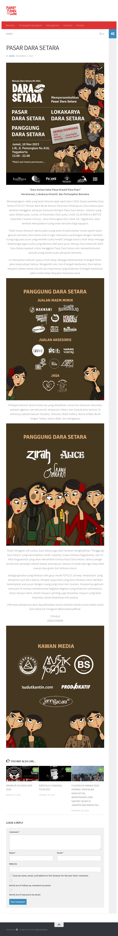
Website (13, 863)
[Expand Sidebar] (112, 33)
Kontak (80, 25)
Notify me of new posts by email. (25, 894)
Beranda (10, 25)
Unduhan (67, 25)
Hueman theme (41, 929)
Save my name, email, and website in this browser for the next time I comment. (51, 875)
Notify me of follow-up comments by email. (30, 885)
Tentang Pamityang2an (30, 25)
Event (9, 33)
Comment (14, 832)
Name (12, 852)
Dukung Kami (52, 25)
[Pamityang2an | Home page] (11, 10)
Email (60, 852)
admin (12, 56)
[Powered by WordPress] (17, 930)
